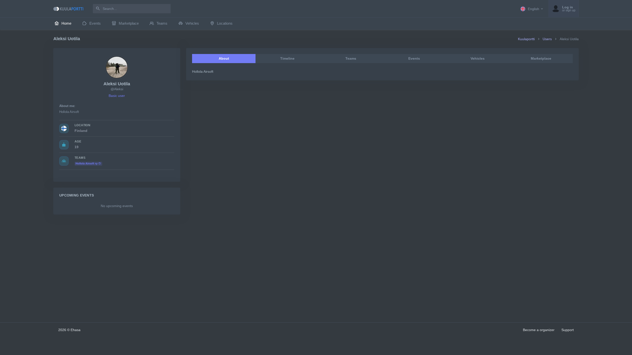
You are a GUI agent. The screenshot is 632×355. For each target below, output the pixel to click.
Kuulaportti (526, 39)
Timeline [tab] (287, 58)
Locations (225, 23)
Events (95, 23)
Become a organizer (538, 330)
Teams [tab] (350, 58)
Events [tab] (414, 58)
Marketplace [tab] (541, 58)
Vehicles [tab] (478, 58)
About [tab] (224, 58)
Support (567, 330)
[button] (532, 9)
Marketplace (129, 23)
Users (547, 39)
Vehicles (192, 23)
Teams (162, 23)
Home (66, 23)
